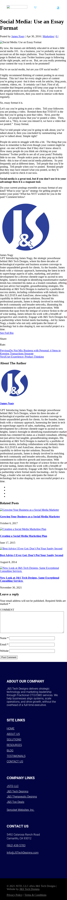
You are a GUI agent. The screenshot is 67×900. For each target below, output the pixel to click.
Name (4, 638)
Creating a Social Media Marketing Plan (23, 535)
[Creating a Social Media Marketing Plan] (23, 529)
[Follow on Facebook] (10, 860)
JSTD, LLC (13, 786)
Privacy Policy (15, 894)
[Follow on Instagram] (19, 860)
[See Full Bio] (15, 332)
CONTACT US (15, 761)
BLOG (10, 750)
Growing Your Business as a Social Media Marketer (30, 516)
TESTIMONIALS (16, 756)
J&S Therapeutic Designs (22, 796)
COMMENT (7, 609)
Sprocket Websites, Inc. (20, 809)
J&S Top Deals (15, 802)
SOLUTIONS (14, 739)
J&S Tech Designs (17, 791)
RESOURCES (14, 745)
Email (4, 644)
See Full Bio (7, 332)
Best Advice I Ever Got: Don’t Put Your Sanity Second (31, 555)
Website (4, 650)
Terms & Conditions (35, 894)
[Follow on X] (28, 860)
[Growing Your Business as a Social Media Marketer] (29, 509)
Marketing (48, 36)
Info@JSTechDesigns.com (22, 852)
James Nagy (18, 36)
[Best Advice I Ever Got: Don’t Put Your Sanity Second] (31, 548)
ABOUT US (13, 734)
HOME (10, 728)
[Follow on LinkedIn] (37, 860)
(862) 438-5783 (16, 845)
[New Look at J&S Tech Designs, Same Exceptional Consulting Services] (33, 571)
